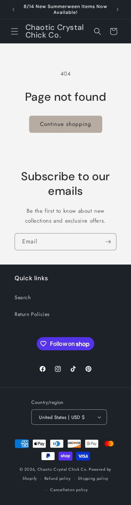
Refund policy (57, 478)
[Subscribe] (108, 241)
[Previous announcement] (13, 9)
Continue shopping (65, 124)
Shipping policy (93, 478)
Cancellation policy (69, 490)
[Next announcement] (118, 9)
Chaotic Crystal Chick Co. (62, 469)
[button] (15, 31)
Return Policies (32, 314)
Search (23, 297)
